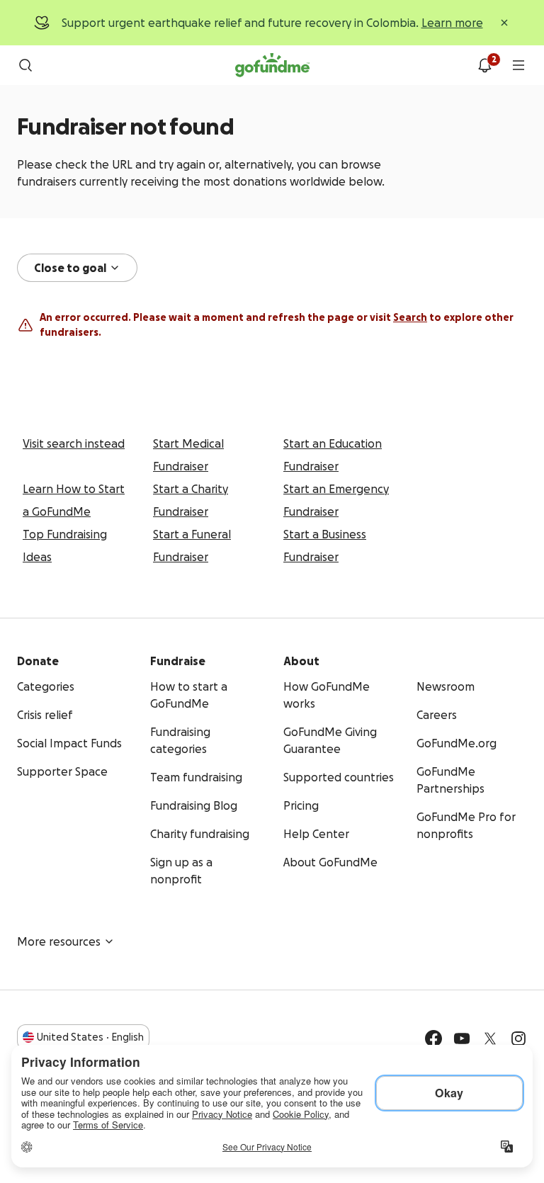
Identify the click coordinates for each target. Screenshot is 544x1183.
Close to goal (70, 267)
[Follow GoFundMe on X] (490, 1038)
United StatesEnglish (90, 1037)
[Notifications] (484, 65)
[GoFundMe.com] (272, 65)
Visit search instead (74, 443)
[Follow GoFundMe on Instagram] (518, 1038)
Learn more (452, 22)
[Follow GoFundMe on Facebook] (433, 1038)
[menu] (518, 65)
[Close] (504, 22)
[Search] (25, 65)
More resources (59, 941)
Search (410, 317)
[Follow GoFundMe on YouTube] (462, 1038)
